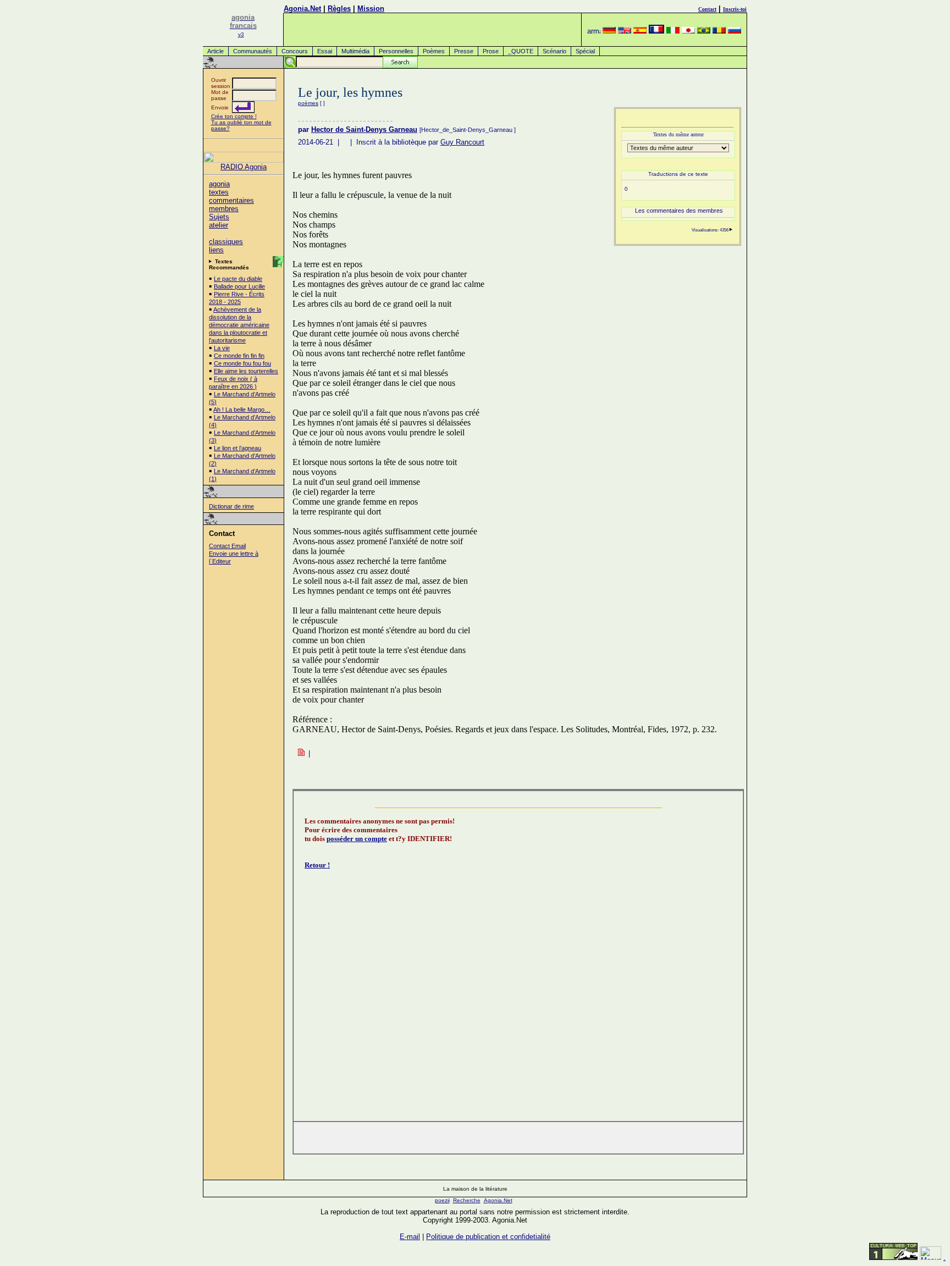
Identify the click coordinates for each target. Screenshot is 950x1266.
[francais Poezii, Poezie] (656, 31)
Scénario (554, 51)
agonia (219, 184)
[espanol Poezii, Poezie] (640, 31)
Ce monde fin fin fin (239, 355)
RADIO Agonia (243, 167)
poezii (442, 1200)
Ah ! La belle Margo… (241, 409)
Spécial (585, 51)
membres (224, 208)
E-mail (410, 1236)
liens (216, 250)
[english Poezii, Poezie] (624, 31)
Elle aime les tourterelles (246, 371)
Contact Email (227, 546)
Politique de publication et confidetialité (488, 1236)
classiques (226, 241)
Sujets (219, 217)
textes (219, 192)
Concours (294, 51)
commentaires (231, 200)
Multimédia (355, 51)
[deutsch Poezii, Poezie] (609, 31)
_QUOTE (520, 51)
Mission (370, 8)
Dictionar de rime (231, 506)
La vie (222, 348)
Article (215, 51)
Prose (491, 51)
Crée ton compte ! (234, 116)
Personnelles (396, 51)
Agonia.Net (302, 8)
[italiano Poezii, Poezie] (673, 31)
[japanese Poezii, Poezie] (688, 31)
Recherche (466, 1200)
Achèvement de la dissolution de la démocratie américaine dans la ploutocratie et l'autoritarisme (239, 325)
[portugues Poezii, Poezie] (703, 31)
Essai (324, 51)
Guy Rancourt (462, 142)
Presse (463, 51)
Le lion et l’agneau (237, 448)
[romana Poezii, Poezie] (719, 31)
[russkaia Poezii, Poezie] (734, 31)
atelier (218, 225)
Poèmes (434, 51)
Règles (339, 8)
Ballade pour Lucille (239, 286)
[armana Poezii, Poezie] (593, 31)
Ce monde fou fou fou (242, 363)
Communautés (252, 51)
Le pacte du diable (238, 278)
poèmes (308, 103)
